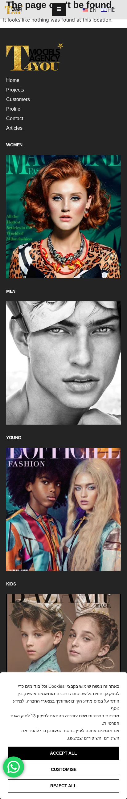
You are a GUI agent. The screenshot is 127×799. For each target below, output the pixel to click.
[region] (63, 735)
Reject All (63, 785)
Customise (63, 769)
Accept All (63, 753)
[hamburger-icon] (59, 9)
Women (14, 144)
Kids (11, 583)
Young (13, 437)
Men (10, 291)
